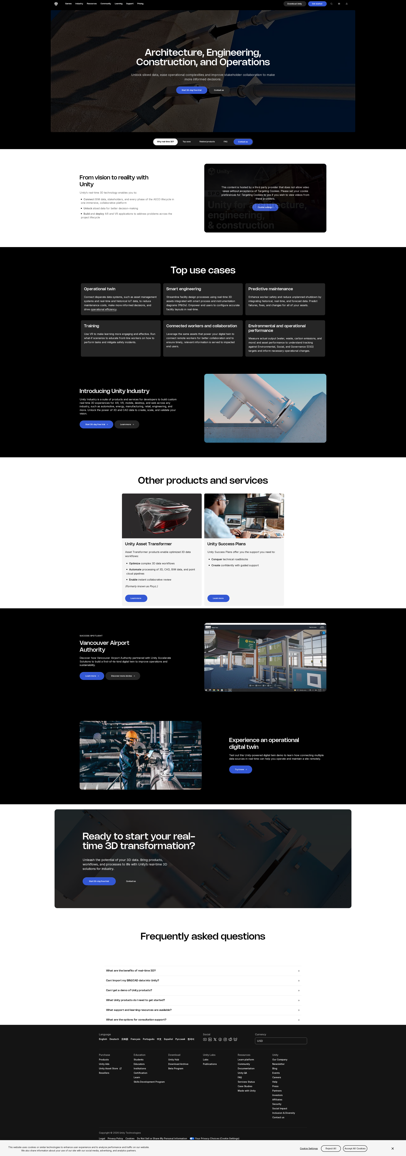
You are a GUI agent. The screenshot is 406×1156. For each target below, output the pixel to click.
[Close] (393, 1148)
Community (106, 4)
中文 (159, 1039)
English (103, 1039)
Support (130, 4)
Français (136, 1039)
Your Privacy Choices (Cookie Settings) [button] (217, 1138)
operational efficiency (103, 309)
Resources (92, 4)
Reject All (331, 1148)
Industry (79, 4)
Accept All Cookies (355, 1148)
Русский (180, 1039)
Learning (118, 4)
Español (168, 1039)
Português (148, 1039)
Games (68, 4)
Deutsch (114, 1039)
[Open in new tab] (120, 1068)
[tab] (165, 141)
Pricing (140, 4)
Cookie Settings (309, 1148)
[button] (295, 3)
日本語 (124, 1039)
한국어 (191, 1039)
